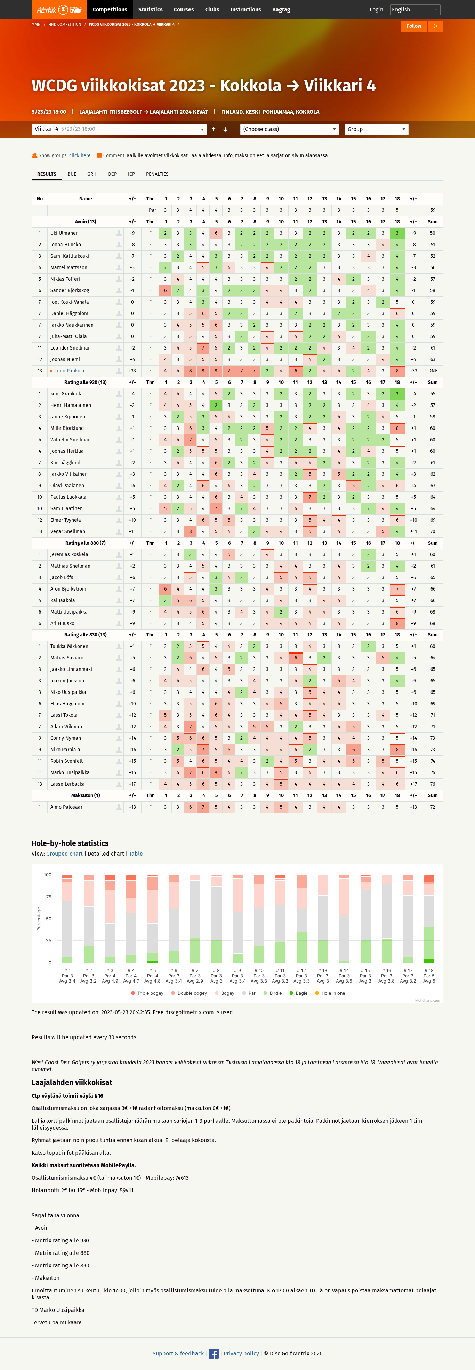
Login (376, 9)
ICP (131, 174)
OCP (112, 174)
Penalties (157, 174)
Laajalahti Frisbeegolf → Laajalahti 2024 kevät (143, 112)
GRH (92, 174)
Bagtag (281, 9)
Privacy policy (241, 1353)
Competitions (110, 9)
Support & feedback (178, 1353)
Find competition (64, 24)
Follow (414, 26)
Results (46, 174)
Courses (184, 9)
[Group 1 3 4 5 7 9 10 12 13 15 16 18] (377, 129)
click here (80, 156)
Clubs (212, 9)
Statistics (150, 9)
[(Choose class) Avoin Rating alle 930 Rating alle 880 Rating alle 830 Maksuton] (289, 129)
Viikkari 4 (340, 85)
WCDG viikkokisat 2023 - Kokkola (158, 85)
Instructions (246, 9)
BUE (71, 174)
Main (36, 24)
